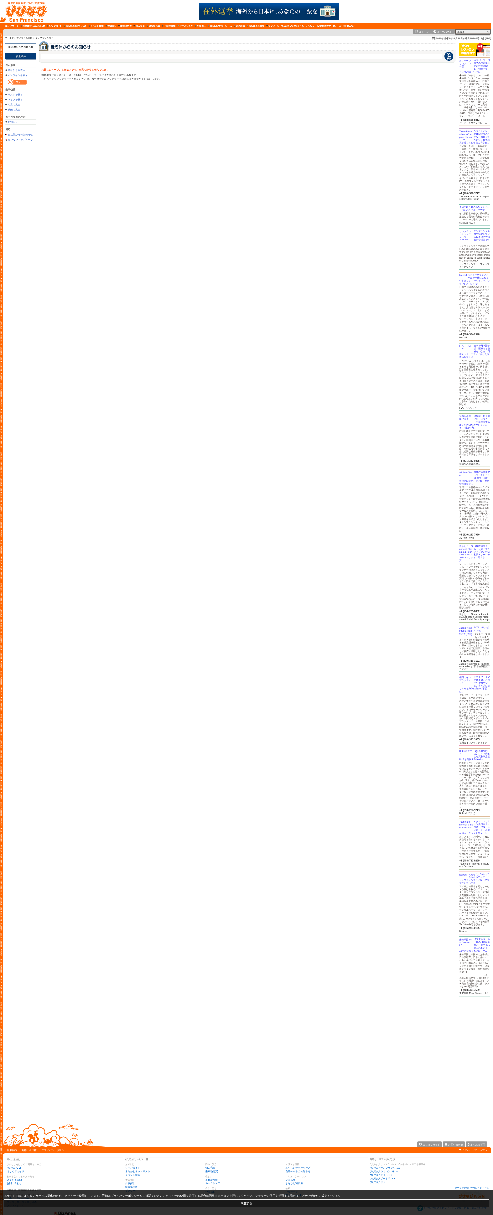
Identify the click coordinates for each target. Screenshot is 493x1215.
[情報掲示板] (125, 26)
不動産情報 (211, 1179)
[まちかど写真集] (255, 26)
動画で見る (14, 109)
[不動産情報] (169, 26)
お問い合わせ (14, 1183)
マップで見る (15, 99)
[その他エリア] (347, 26)
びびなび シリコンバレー (384, 1171)
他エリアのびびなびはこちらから (471, 1188)
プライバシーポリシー (53, 1150)
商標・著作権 (29, 1150)
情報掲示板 (131, 1187)
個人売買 (210, 1167)
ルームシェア (212, 1183)
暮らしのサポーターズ (297, 1167)
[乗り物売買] (153, 26)
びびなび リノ (378, 1182)
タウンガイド (132, 1167)
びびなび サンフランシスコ (385, 1167)
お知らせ (13, 122)
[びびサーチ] (12, 26)
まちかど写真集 (294, 1183)
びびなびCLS (14, 1167)
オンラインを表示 (18, 75)
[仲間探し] (200, 26)
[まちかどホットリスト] (75, 26)
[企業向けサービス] (327, 26)
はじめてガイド (15, 1171)
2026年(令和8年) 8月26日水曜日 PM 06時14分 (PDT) (463, 38)
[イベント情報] (96, 26)
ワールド (9, 38)
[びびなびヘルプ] (310, 26)
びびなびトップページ (20, 139)
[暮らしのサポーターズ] (220, 26)
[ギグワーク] (272, 26)
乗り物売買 (211, 1171)
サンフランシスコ (44, 38)
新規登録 (21, 56)
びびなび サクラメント (383, 1175)
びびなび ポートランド (383, 1178)
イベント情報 (132, 1175)
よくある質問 (14, 1179)
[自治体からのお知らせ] (33, 26)
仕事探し (130, 1183)
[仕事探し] (111, 26)
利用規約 (12, 1150)
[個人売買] (139, 26)
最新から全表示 (16, 70)
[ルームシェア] (185, 26)
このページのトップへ (474, 1150)
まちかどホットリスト (137, 1171)
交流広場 (290, 1179)
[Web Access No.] (292, 26)
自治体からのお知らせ (20, 47)
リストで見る (15, 94)
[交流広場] (239, 26)
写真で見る (14, 104)
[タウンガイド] (54, 26)
